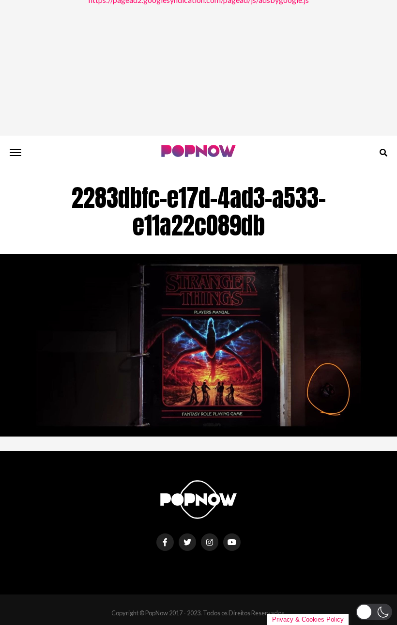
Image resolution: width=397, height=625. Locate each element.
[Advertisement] (198, 68)
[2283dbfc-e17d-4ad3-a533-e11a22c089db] (198, 433)
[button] (374, 612)
